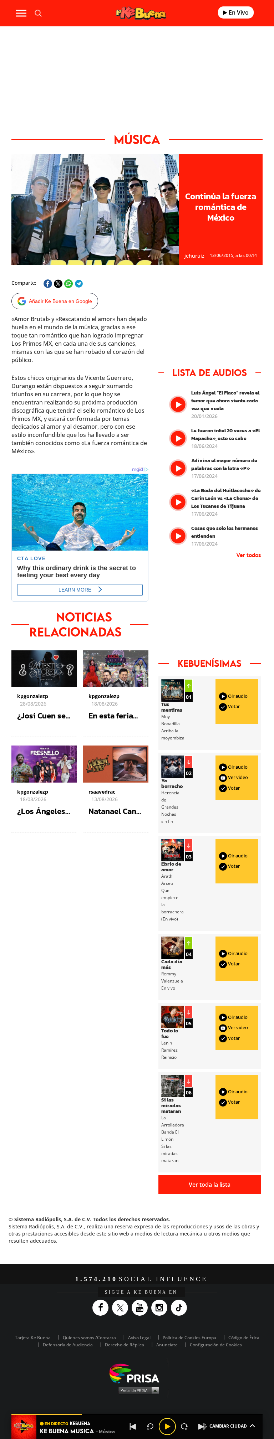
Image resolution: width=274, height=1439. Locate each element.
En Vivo (238, 12)
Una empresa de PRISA (137, 1373)
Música (137, 139)
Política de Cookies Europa (189, 1338)
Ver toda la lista (209, 1184)
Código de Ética (243, 1338)
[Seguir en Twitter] (122, 1308)
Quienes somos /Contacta (89, 1338)
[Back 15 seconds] (150, 1426)
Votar (233, 706)
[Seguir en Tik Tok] (181, 1308)
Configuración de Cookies (216, 1345)
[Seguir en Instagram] (161, 1308)
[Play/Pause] (167, 1426)
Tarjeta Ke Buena (33, 1338)
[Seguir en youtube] (141, 1308)
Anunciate (167, 1345)
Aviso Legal (139, 1338)
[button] (137, 1414)
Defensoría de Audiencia (68, 1345)
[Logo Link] (141, 13)
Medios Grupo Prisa (137, 1390)
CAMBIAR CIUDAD (228, 1426)
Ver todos (248, 555)
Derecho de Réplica (124, 1345)
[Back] (133, 1426)
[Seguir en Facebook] (102, 1308)
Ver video (237, 777)
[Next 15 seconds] (184, 1426)
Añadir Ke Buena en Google (60, 301)
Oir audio (237, 696)
